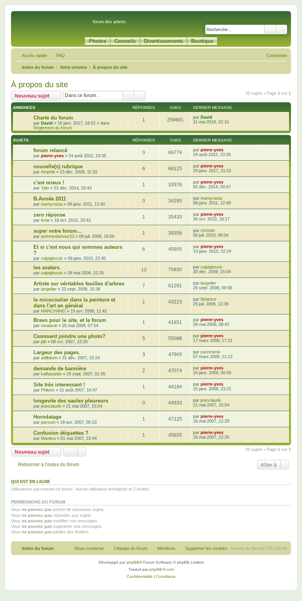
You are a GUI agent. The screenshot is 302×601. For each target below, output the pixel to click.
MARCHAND (53, 311)
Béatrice (208, 299)
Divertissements (163, 41)
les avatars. (47, 267)
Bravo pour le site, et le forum (69, 320)
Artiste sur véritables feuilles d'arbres (78, 284)
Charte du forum (53, 118)
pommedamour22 (57, 236)
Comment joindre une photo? (69, 336)
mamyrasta (52, 204)
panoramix (211, 351)
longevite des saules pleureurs (70, 401)
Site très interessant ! (59, 385)
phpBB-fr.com (161, 569)
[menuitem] (57, 55)
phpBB (133, 562)
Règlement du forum (52, 127)
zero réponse (49, 215)
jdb (43, 341)
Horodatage (47, 417)
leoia (45, 220)
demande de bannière (59, 368)
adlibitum (49, 357)
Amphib (48, 171)
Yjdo (45, 188)
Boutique (202, 41)
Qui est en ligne (30, 481)
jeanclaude (51, 406)
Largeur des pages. (56, 352)
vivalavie (49, 325)
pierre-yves (52, 155)
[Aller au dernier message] (216, 117)
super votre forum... (57, 231)
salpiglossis (52, 258)
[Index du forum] (53, 25)
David (47, 123)
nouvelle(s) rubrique (58, 166)
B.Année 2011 (49, 199)
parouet (48, 422)
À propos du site (39, 84)
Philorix (48, 390)
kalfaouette (51, 373)
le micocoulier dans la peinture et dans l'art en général (74, 303)
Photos (97, 41)
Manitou (48, 438)
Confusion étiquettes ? (60, 433)
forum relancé (50, 150)
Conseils (125, 41)
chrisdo (208, 230)
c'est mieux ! (48, 183)
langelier (49, 289)
